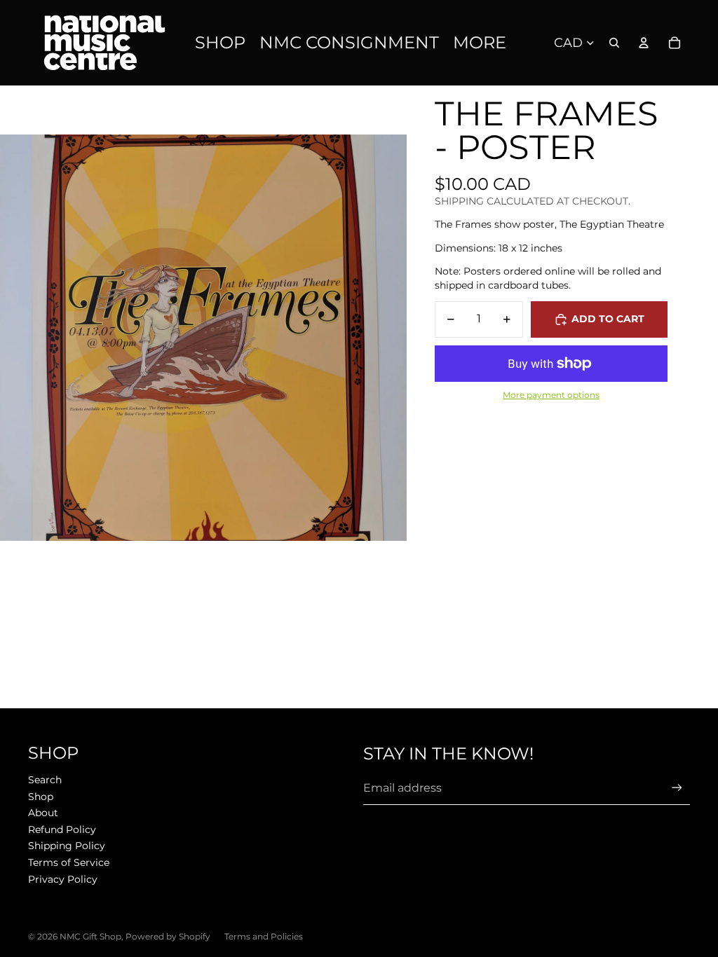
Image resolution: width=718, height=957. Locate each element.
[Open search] (614, 42)
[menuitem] (479, 43)
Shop (40, 796)
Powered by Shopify (168, 936)
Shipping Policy (66, 845)
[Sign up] (677, 788)
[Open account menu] (643, 42)
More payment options (551, 395)
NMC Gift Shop (90, 936)
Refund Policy (62, 829)
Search (45, 779)
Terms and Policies (263, 936)
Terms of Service (68, 862)
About (43, 812)
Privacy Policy (62, 879)
